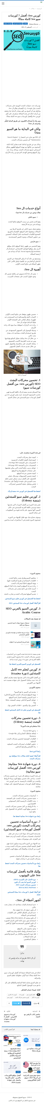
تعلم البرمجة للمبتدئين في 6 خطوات (19, 642)
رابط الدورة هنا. (34, 751)
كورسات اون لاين (17, 24)
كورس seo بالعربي (12, 994)
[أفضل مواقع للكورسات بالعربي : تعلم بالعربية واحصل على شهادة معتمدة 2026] (12, 1067)
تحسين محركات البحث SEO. (26, 885)
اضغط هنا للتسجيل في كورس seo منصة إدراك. (24, 491)
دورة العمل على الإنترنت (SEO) (25, 879)
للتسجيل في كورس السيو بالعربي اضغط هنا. (24, 664)
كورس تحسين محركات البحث (22, 997)
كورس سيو (10, 997)
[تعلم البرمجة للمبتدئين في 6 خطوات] (35, 644)
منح (19, 1045)
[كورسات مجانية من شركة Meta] (31, 1040)
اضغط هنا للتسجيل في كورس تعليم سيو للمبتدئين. (22, 598)
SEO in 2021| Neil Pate (27, 887)
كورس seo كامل (35, 997)
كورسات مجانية (8, 24)
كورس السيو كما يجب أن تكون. (25, 882)
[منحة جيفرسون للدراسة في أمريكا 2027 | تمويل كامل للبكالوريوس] (31, 1067)
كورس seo (21, 994)
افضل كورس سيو (31, 994)
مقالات (25, 24)
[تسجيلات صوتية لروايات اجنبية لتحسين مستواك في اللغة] (35, 625)
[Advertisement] (22, 77)
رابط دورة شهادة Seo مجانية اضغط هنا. (26, 816)
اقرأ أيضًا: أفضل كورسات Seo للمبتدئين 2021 (24, 603)
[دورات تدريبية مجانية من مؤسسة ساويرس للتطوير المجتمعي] (35, 635)
